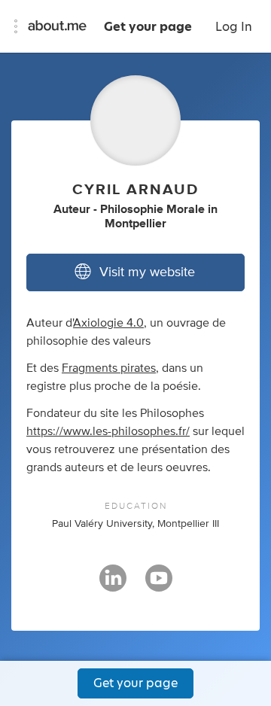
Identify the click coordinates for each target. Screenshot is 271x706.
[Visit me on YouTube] (158, 585)
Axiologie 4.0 (108, 323)
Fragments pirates (109, 368)
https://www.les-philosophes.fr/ (108, 431)
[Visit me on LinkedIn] (112, 585)
